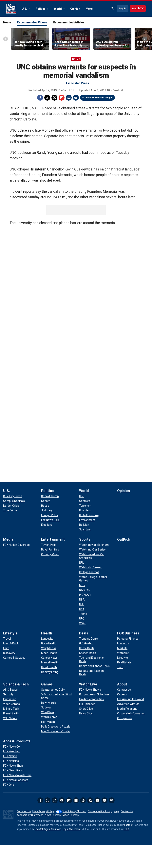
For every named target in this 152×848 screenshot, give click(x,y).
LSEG (126, 829)
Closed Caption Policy (100, 811)
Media (8, 539)
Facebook (40, 98)
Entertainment (53, 539)
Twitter (47, 98)
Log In (122, 8)
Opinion (75, 8)
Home (7, 22)
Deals (83, 633)
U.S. (25, 8)
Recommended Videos (32, 22)
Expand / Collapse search (112, 8)
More (89, 8)
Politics (41, 8)
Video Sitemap (71, 815)
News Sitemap (53, 815)
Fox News (11, 8)
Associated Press (77, 83)
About (122, 684)
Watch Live (88, 684)
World (58, 8)
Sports (84, 539)
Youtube (62, 800)
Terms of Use (24, 811)
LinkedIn (76, 800)
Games (47, 684)
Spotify (104, 800)
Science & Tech (16, 684)
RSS (90, 800)
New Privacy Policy (43, 811)
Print (69, 98)
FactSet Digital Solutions (48, 829)
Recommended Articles (69, 22)
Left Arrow (5, 39)
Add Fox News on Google (99, 97)
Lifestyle (10, 633)
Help (116, 811)
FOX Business (128, 633)
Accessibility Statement (30, 815)
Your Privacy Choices (74, 811)
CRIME (76, 59)
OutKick (123, 539)
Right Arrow (144, 39)
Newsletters (97, 800)
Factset (128, 825)
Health (46, 633)
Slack (83, 800)
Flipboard (62, 98)
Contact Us (127, 811)
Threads (54, 98)
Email (76, 98)
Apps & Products (16, 741)
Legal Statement (72, 829)
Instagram (55, 800)
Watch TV (138, 8)
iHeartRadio (112, 800)
